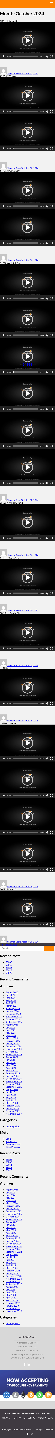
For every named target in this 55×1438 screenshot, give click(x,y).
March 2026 (12, 1005)
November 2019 (14, 1113)
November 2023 (14, 1081)
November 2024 (14, 1049)
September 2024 (14, 1054)
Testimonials (19, 1418)
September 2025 (14, 1022)
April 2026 (11, 1003)
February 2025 (13, 1040)
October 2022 (13, 1111)
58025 (9, 973)
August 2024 (12, 1057)
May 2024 (11, 1065)
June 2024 (11, 1062)
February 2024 (13, 1073)
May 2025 (11, 1032)
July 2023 (10, 1092)
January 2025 (12, 1043)
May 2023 (11, 1097)
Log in (8, 1138)
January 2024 (12, 1076)
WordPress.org (13, 1146)
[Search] (49, 948)
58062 (9, 964)
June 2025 (11, 1030)
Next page (12, 944)
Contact (32, 1418)
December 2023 (13, 1078)
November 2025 (14, 1016)
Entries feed (11, 1141)
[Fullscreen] (51, 56)
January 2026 (12, 1011)
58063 (9, 962)
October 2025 (13, 1019)
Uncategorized (13, 1126)
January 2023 (12, 1108)
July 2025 (10, 1027)
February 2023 (13, 1105)
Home (7, 1413)
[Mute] (46, 56)
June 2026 (11, 997)
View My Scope (45, 1418)
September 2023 (14, 1086)
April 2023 (11, 1100)
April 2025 (11, 1035)
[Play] (3, 56)
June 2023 (11, 1094)
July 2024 (10, 1059)
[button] (27, 40)
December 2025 (13, 1013)
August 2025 (12, 1024)
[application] (27, 40)
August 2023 (12, 1089)
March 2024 (12, 1070)
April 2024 (11, 1067)
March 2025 (12, 1038)
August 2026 (12, 992)
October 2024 (13, 1051)
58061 (9, 967)
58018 (9, 970)
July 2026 (10, 995)
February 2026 (13, 1008)
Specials (16, 1413)
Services (6, 1418)
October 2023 (13, 1084)
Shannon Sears (14, 73)
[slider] (25, 56)
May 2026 (11, 1000)
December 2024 (13, 1046)
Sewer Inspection (30, 1413)
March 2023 (12, 1103)
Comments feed (13, 1144)
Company (45, 1413)
